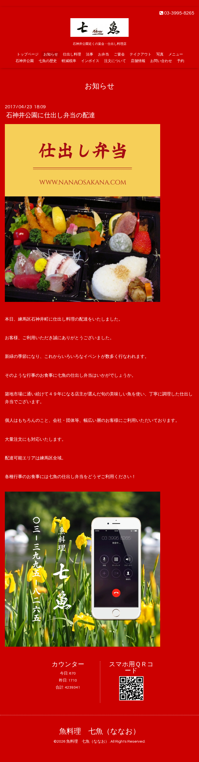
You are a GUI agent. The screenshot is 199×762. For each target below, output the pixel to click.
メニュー (175, 54)
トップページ (28, 54)
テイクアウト (140, 54)
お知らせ (50, 54)
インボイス (90, 61)
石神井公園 (25, 61)
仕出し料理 (72, 54)
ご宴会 (119, 54)
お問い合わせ (161, 61)
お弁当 (103, 54)
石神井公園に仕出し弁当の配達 (50, 115)
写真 (160, 54)
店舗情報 (138, 61)
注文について (115, 61)
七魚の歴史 (48, 61)
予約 (180, 61)
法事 (89, 54)
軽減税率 (69, 61)
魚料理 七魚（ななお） (99, 731)
